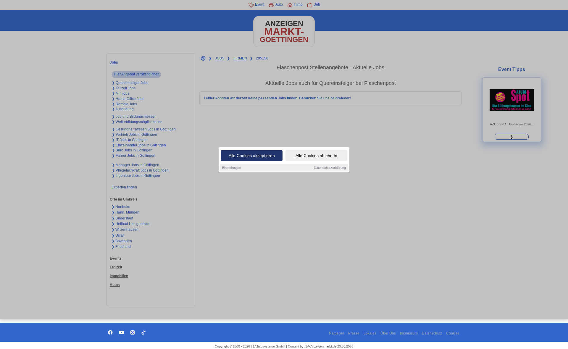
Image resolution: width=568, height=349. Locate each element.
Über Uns (388, 333)
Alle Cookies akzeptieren (252, 155)
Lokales (370, 333)
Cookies (452, 333)
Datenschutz (432, 333)
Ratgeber (336, 333)
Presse (353, 333)
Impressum (409, 333)
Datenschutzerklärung (330, 167)
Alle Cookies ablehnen (316, 155)
